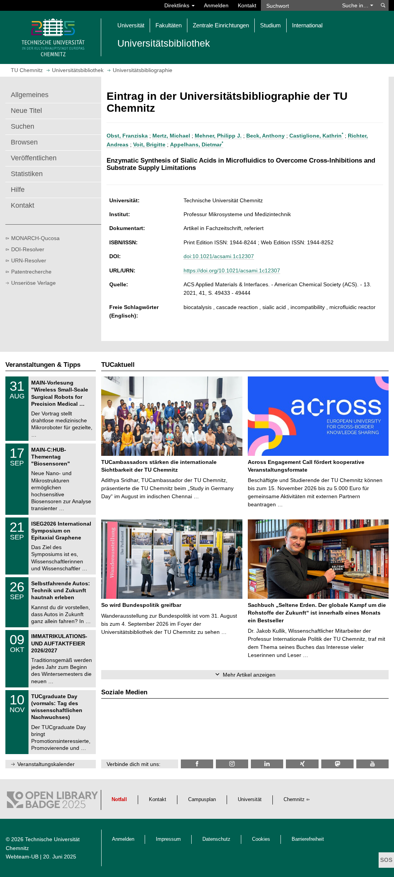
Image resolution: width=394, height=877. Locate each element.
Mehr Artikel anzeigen (249, 675)
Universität (250, 799)
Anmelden (216, 5)
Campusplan (202, 799)
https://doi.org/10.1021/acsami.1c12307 (232, 270)
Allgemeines (29, 95)
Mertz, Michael (171, 136)
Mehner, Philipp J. (218, 136)
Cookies (261, 839)
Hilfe (18, 189)
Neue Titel (26, 110)
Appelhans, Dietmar (196, 144)
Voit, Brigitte (149, 144)
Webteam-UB (22, 856)
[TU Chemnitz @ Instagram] (232, 763)
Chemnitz (294, 799)
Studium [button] (270, 25)
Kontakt (247, 5)
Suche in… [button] (356, 5)
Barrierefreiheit (308, 839)
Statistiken (27, 174)
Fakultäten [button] (168, 25)
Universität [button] (130, 25)
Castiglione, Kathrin (316, 136)
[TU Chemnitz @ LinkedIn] (267, 763)
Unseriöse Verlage (33, 283)
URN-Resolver (28, 260)
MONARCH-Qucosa (35, 238)
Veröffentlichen (34, 158)
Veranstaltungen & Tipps (42, 364)
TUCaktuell (118, 364)
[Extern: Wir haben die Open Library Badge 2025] (52, 801)
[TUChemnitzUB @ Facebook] (197, 763)
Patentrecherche (31, 272)
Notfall (119, 799)
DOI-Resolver (27, 249)
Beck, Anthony (265, 136)
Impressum (168, 839)
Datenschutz (216, 839)
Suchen (22, 126)
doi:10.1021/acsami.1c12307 (219, 256)
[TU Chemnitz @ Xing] (302, 763)
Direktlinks (177, 5)
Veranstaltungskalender (46, 764)
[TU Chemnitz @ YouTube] (372, 763)
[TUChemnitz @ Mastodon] (337, 763)
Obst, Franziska (127, 136)
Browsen (24, 142)
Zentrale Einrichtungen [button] (221, 25)
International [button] (307, 25)
